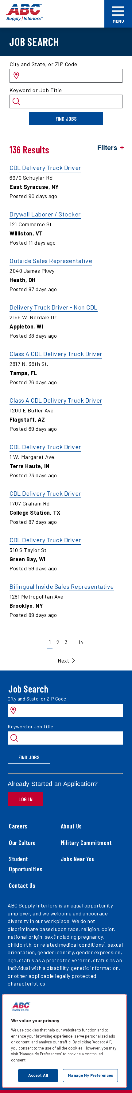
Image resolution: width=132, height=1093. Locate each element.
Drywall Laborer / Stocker (45, 214)
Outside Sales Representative (51, 260)
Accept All (38, 1075)
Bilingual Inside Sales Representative (62, 586)
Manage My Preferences (90, 1075)
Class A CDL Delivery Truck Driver (56, 353)
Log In (25, 799)
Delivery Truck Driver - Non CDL (54, 307)
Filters (107, 148)
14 (80, 642)
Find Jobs (66, 118)
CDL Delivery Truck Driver (45, 167)
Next (63, 660)
